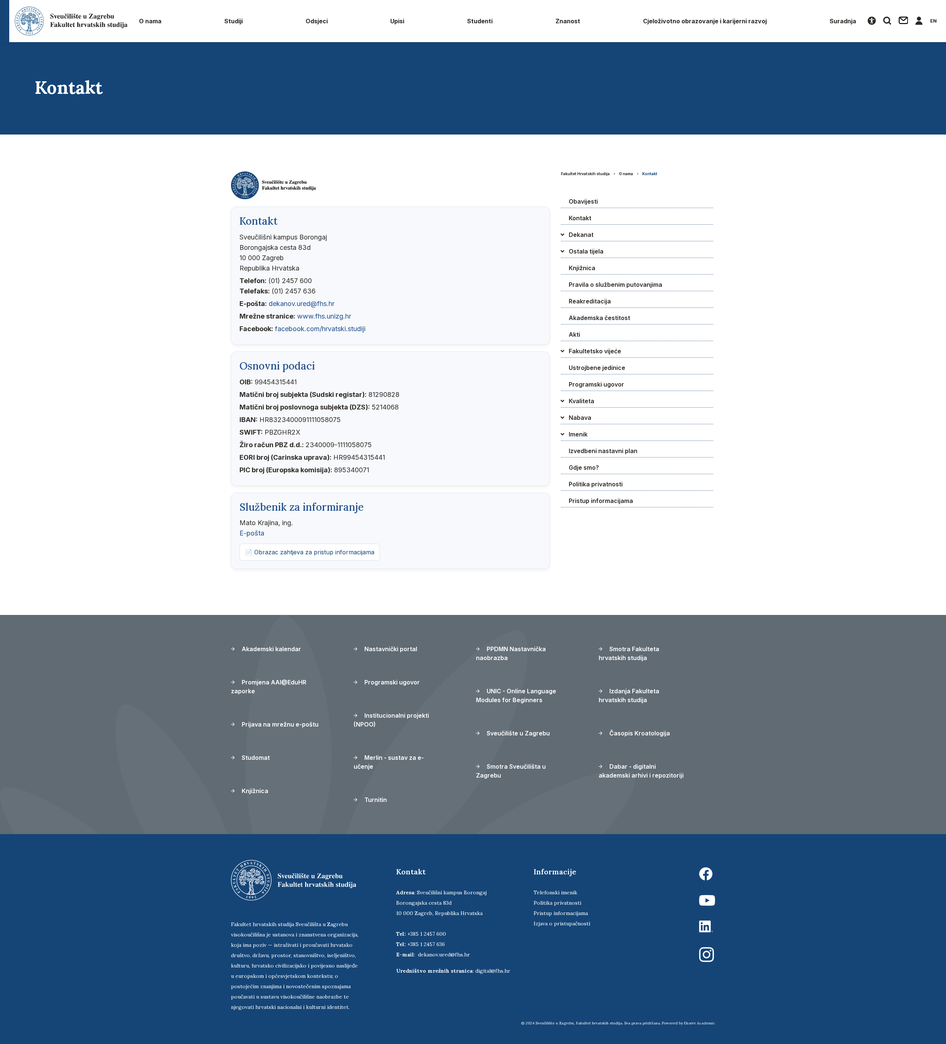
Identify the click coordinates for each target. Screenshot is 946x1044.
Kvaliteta (581, 401)
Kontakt (649, 173)
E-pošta (251, 533)
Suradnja (843, 21)
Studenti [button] (480, 21)
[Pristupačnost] (872, 21)
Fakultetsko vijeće (595, 351)
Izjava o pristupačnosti (562, 923)
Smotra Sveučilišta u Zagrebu (511, 771)
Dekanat (581, 234)
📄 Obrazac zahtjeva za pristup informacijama (309, 552)
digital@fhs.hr (492, 971)
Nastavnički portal (390, 649)
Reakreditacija (590, 301)
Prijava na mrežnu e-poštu (279, 724)
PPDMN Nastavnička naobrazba (511, 653)
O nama (150, 21)
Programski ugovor (596, 384)
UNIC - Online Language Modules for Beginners (516, 695)
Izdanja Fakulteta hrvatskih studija (629, 695)
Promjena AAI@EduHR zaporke (268, 687)
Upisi (397, 21)
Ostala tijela (586, 251)
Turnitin (375, 799)
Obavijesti (583, 201)
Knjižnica (582, 268)
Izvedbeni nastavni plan (603, 451)
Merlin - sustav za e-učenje (389, 762)
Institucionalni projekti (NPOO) (391, 720)
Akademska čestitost (599, 318)
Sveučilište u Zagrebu (517, 733)
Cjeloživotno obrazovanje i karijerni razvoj (705, 21)
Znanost (567, 21)
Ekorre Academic (699, 1023)
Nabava (580, 417)
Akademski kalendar (270, 649)
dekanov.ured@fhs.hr (301, 303)
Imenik (578, 434)
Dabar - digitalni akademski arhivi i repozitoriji (641, 771)
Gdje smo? (584, 467)
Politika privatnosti (596, 484)
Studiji (233, 21)
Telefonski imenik (555, 892)
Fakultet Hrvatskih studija (585, 173)
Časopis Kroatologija (639, 733)
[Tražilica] (887, 21)
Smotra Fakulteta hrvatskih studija (629, 653)
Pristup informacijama (601, 500)
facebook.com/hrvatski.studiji (320, 329)
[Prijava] (919, 21)
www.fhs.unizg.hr (324, 316)
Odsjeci (317, 21)
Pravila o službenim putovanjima (615, 284)
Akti (574, 334)
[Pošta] (903, 21)
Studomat (255, 757)
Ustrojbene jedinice (597, 367)
